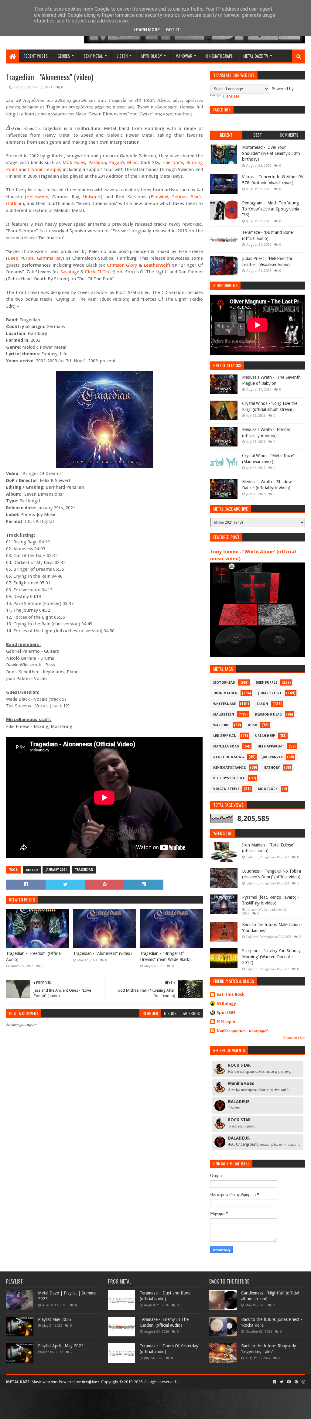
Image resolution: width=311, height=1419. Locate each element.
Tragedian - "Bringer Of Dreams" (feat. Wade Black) (165, 956)
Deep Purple (21, 258)
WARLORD (221, 725)
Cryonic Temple (44, 169)
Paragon (97, 162)
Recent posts (35, 56)
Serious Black (186, 197)
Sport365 (226, 1012)
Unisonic (92, 197)
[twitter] (282, 1382)
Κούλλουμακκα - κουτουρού (242, 1030)
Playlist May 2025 (54, 1319)
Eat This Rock (230, 994)
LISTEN (122, 56)
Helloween (37, 197)
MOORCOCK (268, 789)
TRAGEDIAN (84, 869)
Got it (173, 29)
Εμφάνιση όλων (294, 1038)
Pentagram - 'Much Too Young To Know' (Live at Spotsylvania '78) (270, 208)
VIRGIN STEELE (226, 789)
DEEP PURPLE (266, 683)
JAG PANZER (273, 757)
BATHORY (272, 768)
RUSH (252, 725)
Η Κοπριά (226, 1021)
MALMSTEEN (223, 714)
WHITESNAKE (224, 704)
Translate (230, 96)
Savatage (69, 272)
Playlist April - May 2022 (61, 1345)
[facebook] (274, 1382)
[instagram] (302, 1382)
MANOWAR (184, 56)
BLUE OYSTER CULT (229, 778)
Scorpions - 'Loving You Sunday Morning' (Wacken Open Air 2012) (271, 956)
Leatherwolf (156, 265)
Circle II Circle (99, 272)
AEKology (226, 1003)
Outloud (14, 203)
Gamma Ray (50, 258)
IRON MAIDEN (225, 693)
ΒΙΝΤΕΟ (32, 869)
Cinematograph (220, 56)
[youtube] (289, 1382)
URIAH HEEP (265, 736)
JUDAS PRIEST (270, 693)
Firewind (159, 197)
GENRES (63, 56)
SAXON (262, 704)
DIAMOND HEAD (268, 714)
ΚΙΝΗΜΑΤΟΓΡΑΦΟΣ (229, 768)
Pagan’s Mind (123, 162)
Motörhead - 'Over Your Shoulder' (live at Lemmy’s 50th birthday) (271, 153)
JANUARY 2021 (56, 869)
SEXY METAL (93, 56)
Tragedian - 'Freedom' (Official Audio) (34, 956)
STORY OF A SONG (228, 757)
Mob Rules (74, 162)
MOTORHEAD (224, 683)
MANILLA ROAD (226, 746)
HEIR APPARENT (271, 746)
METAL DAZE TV (255, 56)
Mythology (151, 56)
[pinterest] (296, 1382)
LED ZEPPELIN (225, 736)
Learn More (147, 29)
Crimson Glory (122, 265)
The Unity (172, 162)
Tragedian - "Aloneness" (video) (102, 953)
